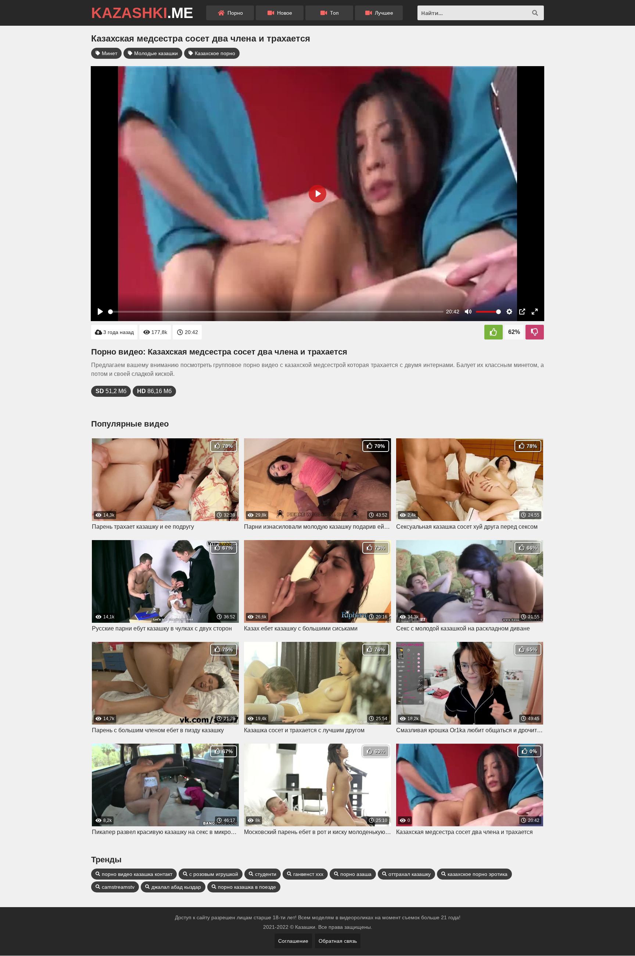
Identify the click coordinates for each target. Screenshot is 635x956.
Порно (234, 13)
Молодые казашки (156, 53)
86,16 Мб (154, 391)
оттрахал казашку (409, 874)
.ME (142, 12)
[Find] (535, 13)
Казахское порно (215, 53)
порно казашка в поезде (247, 887)
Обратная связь (338, 941)
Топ (334, 13)
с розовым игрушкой (213, 874)
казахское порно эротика (477, 874)
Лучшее (383, 13)
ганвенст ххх (308, 874)
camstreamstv (118, 887)
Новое (284, 13)
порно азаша (356, 874)
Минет (109, 53)
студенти (265, 874)
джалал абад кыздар (176, 887)
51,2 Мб (111, 391)
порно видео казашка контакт (137, 874)
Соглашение (293, 941)
